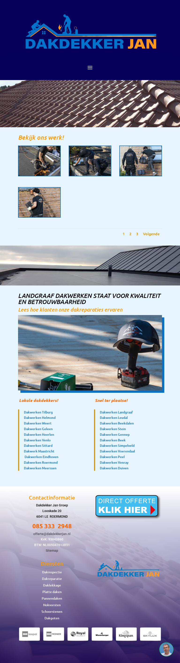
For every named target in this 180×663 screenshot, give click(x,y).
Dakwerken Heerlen (39, 434)
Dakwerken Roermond (41, 462)
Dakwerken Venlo (37, 440)
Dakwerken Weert (38, 423)
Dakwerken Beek (113, 440)
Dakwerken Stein (113, 429)
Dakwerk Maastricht (39, 451)
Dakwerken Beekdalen (117, 423)
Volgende (151, 233)
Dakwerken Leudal (114, 417)
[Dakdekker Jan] (39, 174)
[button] (166, 649)
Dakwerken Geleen (38, 429)
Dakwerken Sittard (38, 445)
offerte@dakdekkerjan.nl (52, 534)
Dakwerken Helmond (40, 417)
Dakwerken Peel (112, 457)
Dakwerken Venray (114, 462)
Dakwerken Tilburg (38, 412)
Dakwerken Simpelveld (117, 445)
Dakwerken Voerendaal (117, 451)
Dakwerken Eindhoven (41, 457)
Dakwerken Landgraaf (116, 412)
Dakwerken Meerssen (40, 468)
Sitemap (52, 550)
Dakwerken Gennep (115, 434)
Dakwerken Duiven (114, 468)
